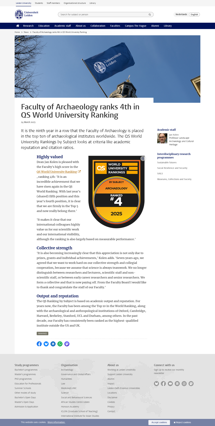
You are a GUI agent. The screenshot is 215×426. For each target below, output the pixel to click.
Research (28, 25)
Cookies (111, 402)
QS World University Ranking (57, 172)
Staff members (53, 3)
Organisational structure (75, 3)
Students (39, 3)
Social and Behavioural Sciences (76, 397)
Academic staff (62, 25)
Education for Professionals (28, 383)
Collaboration (98, 25)
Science (64, 392)
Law (63, 383)
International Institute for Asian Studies (80, 415)
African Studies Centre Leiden (75, 402)
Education (44, 25)
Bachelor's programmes (26, 369)
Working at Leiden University (122, 369)
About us (81, 25)
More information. (56, 422)
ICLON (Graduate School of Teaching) (79, 411)
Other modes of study (25, 392)
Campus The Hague (135, 25)
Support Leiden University (120, 374)
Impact (111, 383)
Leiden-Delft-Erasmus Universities (124, 388)
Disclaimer (112, 397)
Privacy (111, 406)
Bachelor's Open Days (25, 397)
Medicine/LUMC (68, 388)
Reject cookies (183, 422)
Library (93, 3)
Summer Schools (23, 388)
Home (17, 32)
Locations (112, 392)
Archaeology (67, 369)
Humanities (66, 378)
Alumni (155, 25)
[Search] (150, 14)
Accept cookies (159, 422)
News (26, 32)
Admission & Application (26, 406)
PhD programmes (23, 378)
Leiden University (23, 3)
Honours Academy (70, 406)
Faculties (115, 25)
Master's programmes (25, 374)
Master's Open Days (24, 402)
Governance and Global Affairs (76, 374)
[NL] (181, 14)
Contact (111, 411)
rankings (42, 333)
